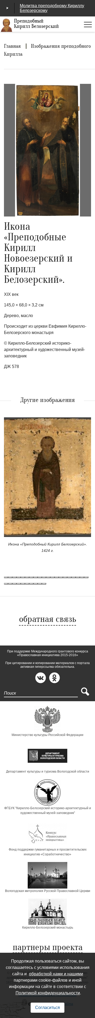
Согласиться (47, 1007)
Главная (12, 46)
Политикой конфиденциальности (48, 993)
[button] (6, 577)
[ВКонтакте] (40, 677)
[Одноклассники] (54, 677)
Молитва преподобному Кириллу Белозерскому (52, 8)
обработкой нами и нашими (56, 974)
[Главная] (7, 25)
